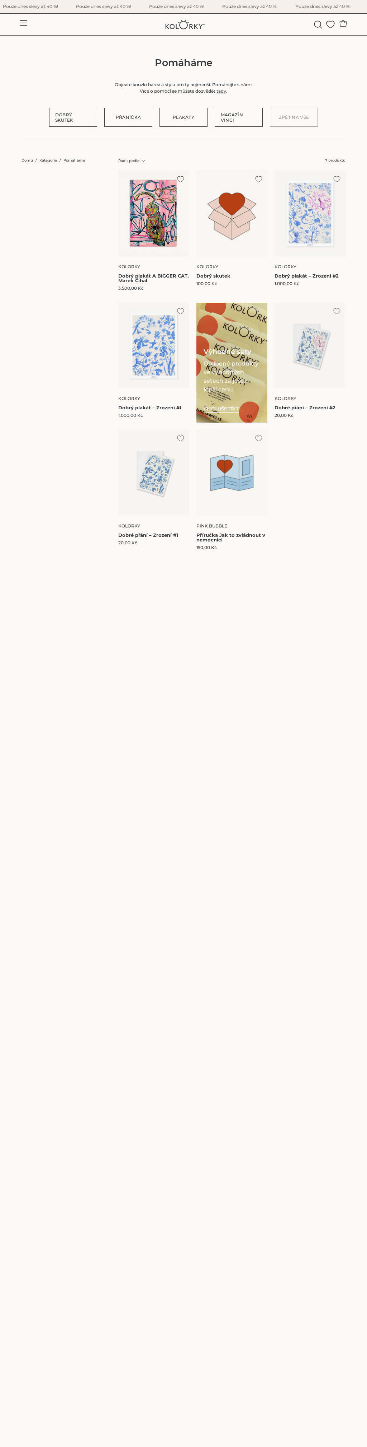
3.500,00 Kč (131, 288)
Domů (27, 160)
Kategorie (48, 160)
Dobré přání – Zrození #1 (148, 535)
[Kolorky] (183, 24)
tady (221, 91)
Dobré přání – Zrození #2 (305, 407)
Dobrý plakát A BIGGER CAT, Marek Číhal (153, 278)
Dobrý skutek (213, 276)
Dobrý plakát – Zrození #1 (149, 407)
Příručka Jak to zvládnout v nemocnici (230, 537)
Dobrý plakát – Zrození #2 (307, 276)
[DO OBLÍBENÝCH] (180, 179)
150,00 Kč (206, 547)
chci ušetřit (221, 408)
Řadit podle (128, 161)
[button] (317, 24)
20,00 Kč (284, 415)
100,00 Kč (206, 284)
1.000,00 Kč (287, 284)
